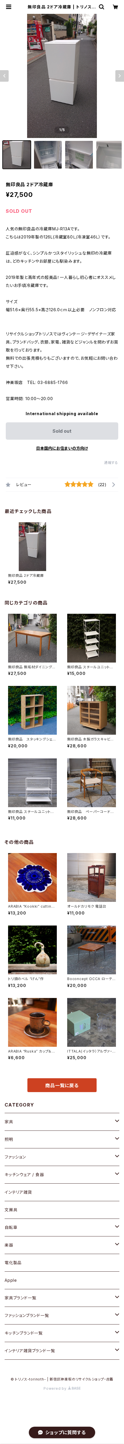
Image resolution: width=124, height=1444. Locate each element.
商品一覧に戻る (62, 1085)
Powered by (56, 1388)
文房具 (11, 1209)
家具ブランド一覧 (20, 1297)
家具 (9, 1121)
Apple (11, 1280)
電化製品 (13, 1262)
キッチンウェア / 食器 (24, 1174)
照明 (9, 1139)
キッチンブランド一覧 (24, 1333)
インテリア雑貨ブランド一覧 (30, 1350)
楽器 (9, 1244)
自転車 (11, 1227)
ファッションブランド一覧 (27, 1315)
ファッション (15, 1156)
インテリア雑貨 (18, 1192)
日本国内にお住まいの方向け (62, 448)
